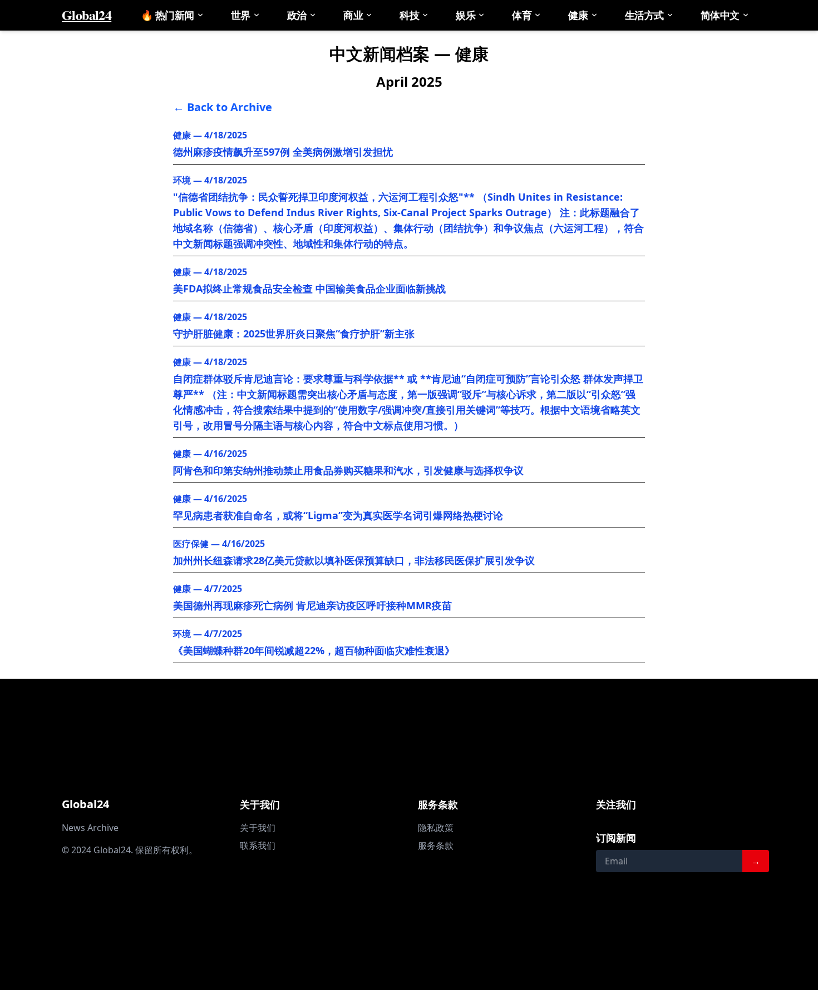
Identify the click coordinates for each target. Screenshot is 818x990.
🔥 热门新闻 (167, 15)
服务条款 (436, 845)
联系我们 (257, 845)
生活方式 (644, 15)
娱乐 (465, 15)
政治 (297, 15)
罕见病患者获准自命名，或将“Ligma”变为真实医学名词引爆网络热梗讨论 (338, 515)
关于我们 (257, 828)
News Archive (90, 828)
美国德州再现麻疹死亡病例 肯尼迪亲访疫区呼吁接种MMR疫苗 (312, 605)
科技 (409, 15)
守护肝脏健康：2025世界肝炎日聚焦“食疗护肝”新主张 (294, 333)
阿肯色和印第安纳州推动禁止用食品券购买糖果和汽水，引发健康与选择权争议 (348, 470)
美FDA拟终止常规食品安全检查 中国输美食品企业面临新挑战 (309, 288)
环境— (210, 180)
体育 (521, 15)
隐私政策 (436, 828)
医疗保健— (219, 544)
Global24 (86, 15)
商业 (353, 15)
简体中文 (720, 15)
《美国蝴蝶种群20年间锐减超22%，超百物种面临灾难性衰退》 (314, 650)
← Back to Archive (222, 107)
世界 (240, 15)
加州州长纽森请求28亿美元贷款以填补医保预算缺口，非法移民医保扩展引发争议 (354, 560)
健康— (210, 135)
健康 (578, 15)
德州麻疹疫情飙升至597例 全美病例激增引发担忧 (283, 151)
